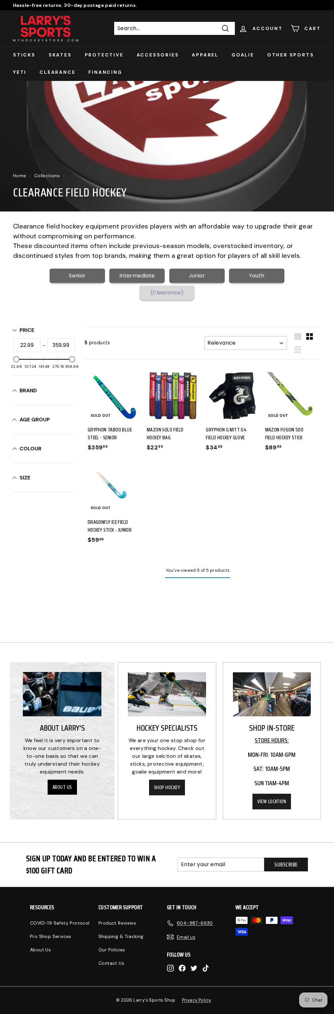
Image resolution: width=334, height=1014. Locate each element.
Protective (104, 55)
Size (25, 477)
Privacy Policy (196, 1000)
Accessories (158, 55)
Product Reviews (117, 923)
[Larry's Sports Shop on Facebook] (182, 968)
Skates (60, 55)
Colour (30, 448)
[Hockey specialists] (167, 694)
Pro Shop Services (50, 936)
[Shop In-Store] (272, 694)
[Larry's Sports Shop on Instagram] (170, 968)
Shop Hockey (167, 787)
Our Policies (112, 950)
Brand (28, 390)
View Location (271, 801)
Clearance (57, 72)
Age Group (35, 419)
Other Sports (290, 55)
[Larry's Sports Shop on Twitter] (193, 968)
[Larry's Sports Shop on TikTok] (205, 968)
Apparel (205, 55)
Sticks (24, 55)
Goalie (243, 55)
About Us (62, 787)
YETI (19, 72)
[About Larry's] (62, 694)
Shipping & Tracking (121, 936)
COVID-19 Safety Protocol (60, 923)
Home (19, 176)
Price (27, 330)
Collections (47, 176)
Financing (105, 72)
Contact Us (111, 963)
